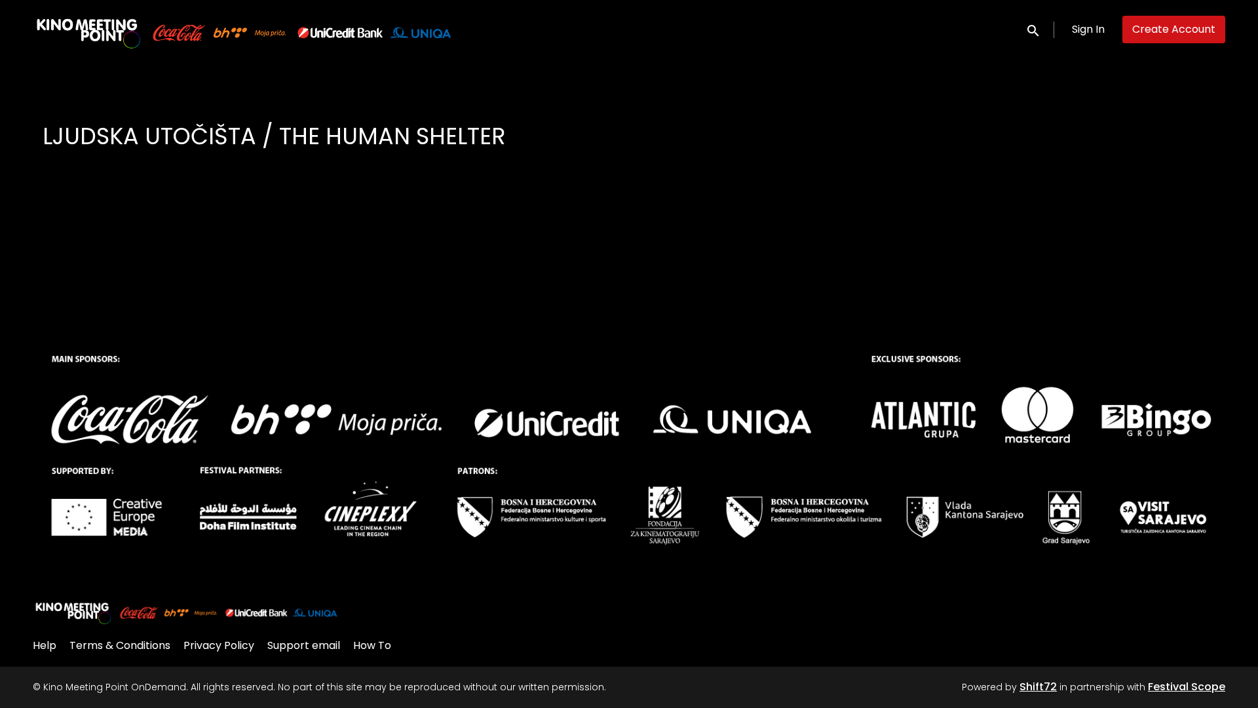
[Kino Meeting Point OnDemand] (187, 612)
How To (372, 645)
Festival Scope (1186, 686)
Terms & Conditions (119, 645)
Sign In (1088, 29)
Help (44, 645)
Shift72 (1038, 686)
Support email (303, 645)
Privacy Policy (218, 645)
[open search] (1034, 29)
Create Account (1173, 29)
